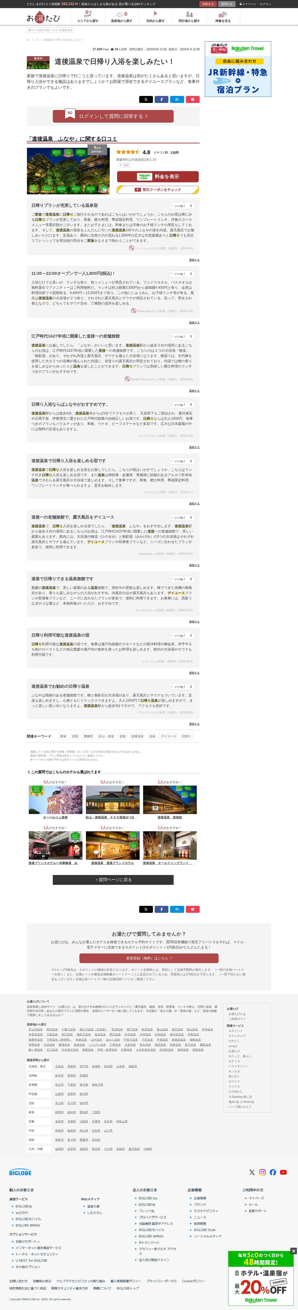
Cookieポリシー (193, 1281)
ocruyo (233, 1046)
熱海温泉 (183, 1049)
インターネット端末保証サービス (39, 1248)
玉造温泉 (130, 1044)
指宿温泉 (198, 1049)
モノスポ (234, 1071)
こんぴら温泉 (97, 1044)
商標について (102, 1288)
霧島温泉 (205, 1044)
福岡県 (59, 1149)
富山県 (59, 1103)
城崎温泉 (195, 1039)
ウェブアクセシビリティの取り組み (81, 1281)
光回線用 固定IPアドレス (156, 1223)
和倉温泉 (81, 1039)
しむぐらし (95, 1212)
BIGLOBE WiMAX (28, 1225)
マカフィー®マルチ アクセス (157, 1251)
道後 (123, 736)
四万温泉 (67, 1034)
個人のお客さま (21, 1189)
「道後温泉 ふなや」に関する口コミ (72, 139)
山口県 (108, 1130)
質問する (227, 4)
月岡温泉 (145, 1034)
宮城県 (96, 1066)
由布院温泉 (166, 1049)
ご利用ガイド (237, 1019)
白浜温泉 (49, 1044)
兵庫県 (96, 1121)
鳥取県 (59, 1130)
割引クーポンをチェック (162, 189)
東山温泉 (162, 1029)
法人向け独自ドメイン (154, 1260)
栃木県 (59, 1075)
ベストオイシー (238, 1066)
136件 (175, 152)
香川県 (71, 1139)
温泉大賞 (93, 1206)
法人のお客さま (145, 1189)
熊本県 (96, 1149)
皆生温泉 (145, 1044)
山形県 (120, 1066)
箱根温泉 (88, 1049)
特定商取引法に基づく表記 (27, 1288)
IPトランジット (149, 1242)
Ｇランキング (237, 1035)
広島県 (96, 1130)
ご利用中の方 (252, 1189)
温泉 (152, 736)
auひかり (22, 1212)
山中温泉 (96, 1039)
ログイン (265, 4)
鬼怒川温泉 (84, 1034)
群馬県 (71, 1075)
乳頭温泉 (117, 1029)
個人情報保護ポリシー (126, 1281)
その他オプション (28, 1267)
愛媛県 (88, 736)
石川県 (71, 1103)
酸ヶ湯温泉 (36, 1049)
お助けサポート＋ (28, 1241)
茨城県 (84, 1075)
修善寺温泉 (36, 1039)
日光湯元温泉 (70, 1049)
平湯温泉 (162, 1039)
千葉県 (71, 1084)
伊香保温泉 (36, 1034)
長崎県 (84, 1149)
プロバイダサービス (152, 1217)
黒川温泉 (190, 1044)
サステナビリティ (206, 1211)
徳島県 (59, 1139)
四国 (75, 736)
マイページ (249, 4)
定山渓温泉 (36, 1029)
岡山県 (84, 1130)
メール (253, 1204)
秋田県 (108, 1066)
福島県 (132, 1066)
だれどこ (234, 1040)
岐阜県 (71, 1112)
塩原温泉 (100, 1034)
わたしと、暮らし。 (241, 1056)
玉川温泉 (52, 1049)
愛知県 (84, 1112)
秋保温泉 (147, 1029)
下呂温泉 (147, 1039)
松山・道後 (106, 736)
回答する (208, 4)
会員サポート (258, 1211)
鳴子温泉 (132, 1029)
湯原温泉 (160, 1044)
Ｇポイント (236, 1030)
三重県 (96, 1112)
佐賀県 (71, 1149)
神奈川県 (97, 1084)
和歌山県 (122, 1121)
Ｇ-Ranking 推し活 (240, 1096)
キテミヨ (234, 1061)
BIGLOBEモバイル (28, 1219)
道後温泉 (137, 736)
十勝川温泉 (69, 1029)
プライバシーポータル (161, 1281)
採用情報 (200, 1223)
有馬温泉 (34, 1044)
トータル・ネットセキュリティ (37, 1254)
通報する (194, 259)
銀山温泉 (192, 1029)
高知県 (96, 1139)
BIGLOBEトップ (128, 1288)
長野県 (71, 1094)
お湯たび (234, 1051)
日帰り (186, 736)
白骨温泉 (130, 1034)
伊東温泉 (193, 1034)
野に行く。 (236, 1076)
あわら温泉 (113, 1039)
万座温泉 (52, 1034)
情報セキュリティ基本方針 (69, 1288)
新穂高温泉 (179, 1039)
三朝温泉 (115, 1044)
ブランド (200, 1204)
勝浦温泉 (64, 1044)
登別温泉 (52, 1029)
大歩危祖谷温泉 (146, 1049)
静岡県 (59, 1112)
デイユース (168, 736)
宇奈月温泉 (131, 1039)
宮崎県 (120, 1149)
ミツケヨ (234, 1086)
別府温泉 (175, 1044)
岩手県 (84, 1066)
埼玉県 (59, 1084)
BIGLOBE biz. (148, 1198)
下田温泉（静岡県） (59, 1039)
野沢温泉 (115, 1034)
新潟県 (84, 1094)
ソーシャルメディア (207, 1236)
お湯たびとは (237, 1014)
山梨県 (59, 1094)
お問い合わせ (18, 1281)
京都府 (71, 1121)
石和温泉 (160, 1034)
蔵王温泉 (177, 1029)
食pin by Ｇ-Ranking (241, 1101)
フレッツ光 (146, 1211)
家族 (63, 736)
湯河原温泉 (177, 1034)
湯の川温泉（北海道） (93, 1029)
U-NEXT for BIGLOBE (31, 1260)
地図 (125, 165)
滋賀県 (59, 1121)
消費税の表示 (42, 1281)
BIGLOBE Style (205, 1230)
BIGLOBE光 (24, 1206)
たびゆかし (236, 1091)
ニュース (200, 1217)
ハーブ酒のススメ (240, 1106)
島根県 (71, 1130)
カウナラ (234, 1081)
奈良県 (108, 1121)
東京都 (84, 1084)
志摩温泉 (126, 1049)
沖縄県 (148, 1149)
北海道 (59, 1066)
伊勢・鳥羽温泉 (107, 1049)
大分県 (108, 1149)
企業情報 (195, 1189)
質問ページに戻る (115, 879)
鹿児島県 (134, 1149)
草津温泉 (207, 1029)
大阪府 (84, 1121)
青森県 (71, 1066)
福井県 (84, 1103)
